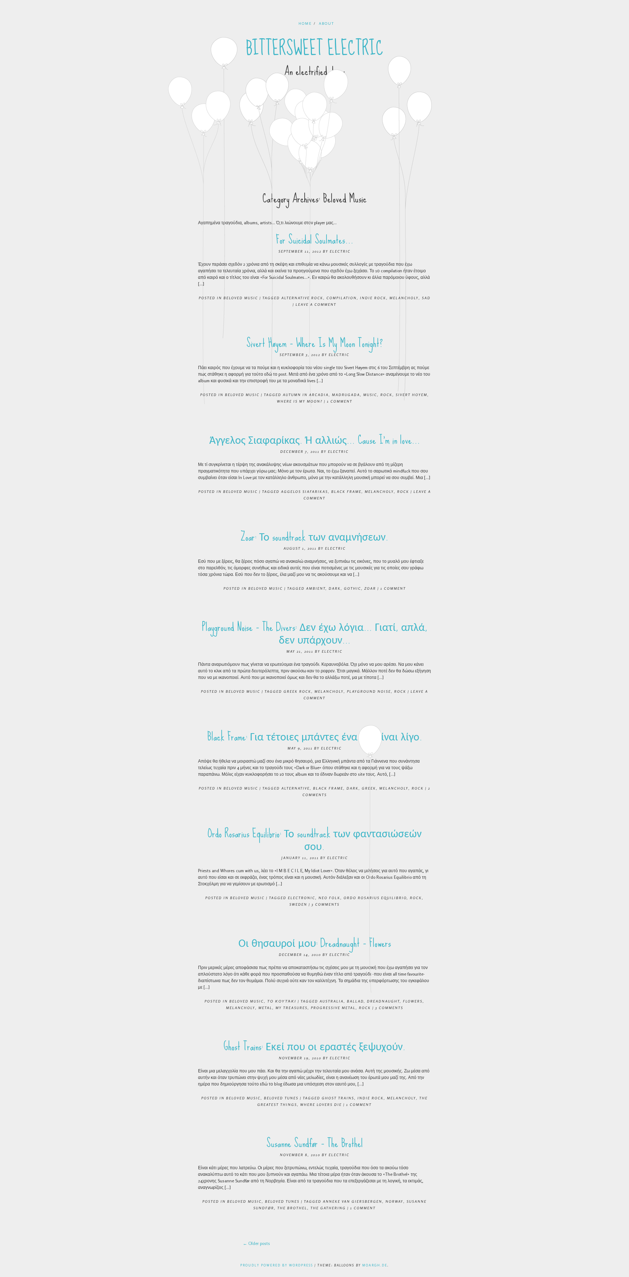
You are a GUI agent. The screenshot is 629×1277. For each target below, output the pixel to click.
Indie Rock (373, 298)
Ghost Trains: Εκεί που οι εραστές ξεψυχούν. (314, 1046)
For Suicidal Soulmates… (314, 239)
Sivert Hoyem (411, 394)
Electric (340, 251)
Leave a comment (316, 304)
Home (305, 23)
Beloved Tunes (281, 1098)
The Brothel (292, 1208)
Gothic (352, 588)
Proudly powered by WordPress (276, 1265)
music (370, 394)
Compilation (342, 298)
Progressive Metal (333, 1007)
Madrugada (346, 394)
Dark (335, 588)
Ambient (315, 588)
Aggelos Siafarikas (304, 491)
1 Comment (339, 401)
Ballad (355, 1001)
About (326, 23)
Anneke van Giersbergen (352, 1201)
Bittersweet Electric (314, 48)
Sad (426, 298)
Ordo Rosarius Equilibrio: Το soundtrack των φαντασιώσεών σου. (314, 840)
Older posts (256, 1243)
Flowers (413, 1001)
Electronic (301, 898)
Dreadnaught (383, 1001)
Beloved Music (240, 298)
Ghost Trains (338, 1098)
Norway (394, 1201)
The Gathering (328, 1208)
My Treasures (292, 1007)
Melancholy (404, 298)
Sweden (298, 904)
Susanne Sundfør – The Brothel (314, 1143)
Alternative (295, 788)
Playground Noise (369, 691)
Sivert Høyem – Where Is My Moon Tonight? (314, 343)
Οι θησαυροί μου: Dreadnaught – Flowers (314, 943)
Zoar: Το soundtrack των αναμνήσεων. (314, 536)
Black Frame (346, 491)
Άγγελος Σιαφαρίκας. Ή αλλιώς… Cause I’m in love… (314, 440)
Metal (265, 1007)
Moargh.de (374, 1265)
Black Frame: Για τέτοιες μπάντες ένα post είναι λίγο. (314, 736)
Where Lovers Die (321, 1104)
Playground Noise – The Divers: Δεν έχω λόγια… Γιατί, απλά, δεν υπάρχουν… (314, 633)
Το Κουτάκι (281, 1001)
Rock (386, 394)
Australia (332, 1001)
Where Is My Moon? (300, 401)
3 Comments (326, 904)
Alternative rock (302, 298)
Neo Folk (329, 898)
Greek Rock (297, 691)
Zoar (370, 588)
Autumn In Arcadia (306, 394)
